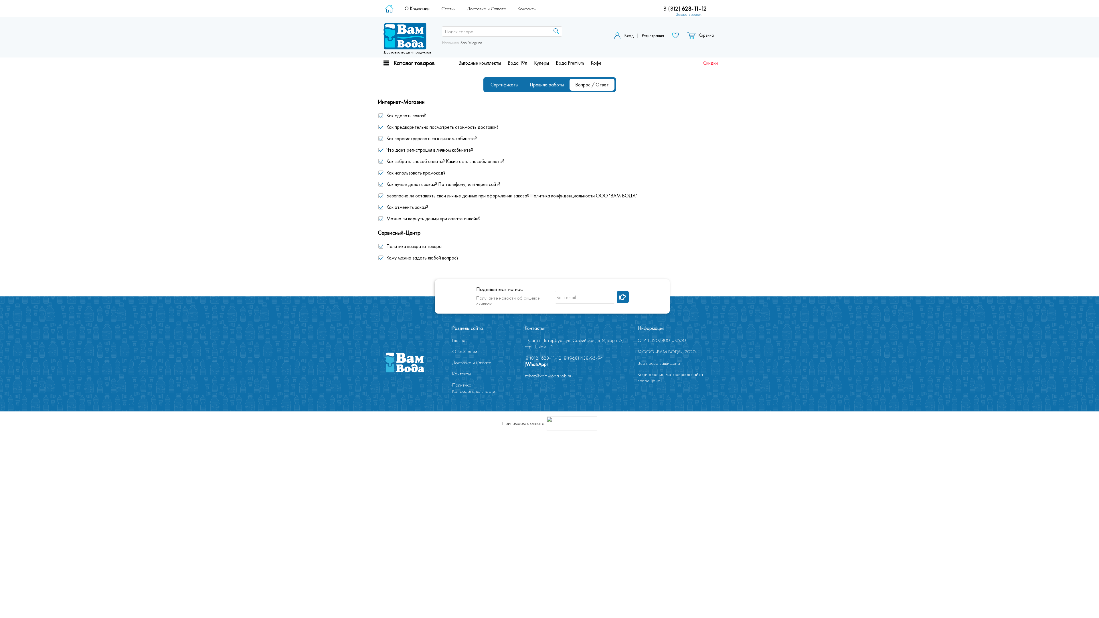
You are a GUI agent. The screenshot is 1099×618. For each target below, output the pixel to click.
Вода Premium (570, 63)
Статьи (448, 8)
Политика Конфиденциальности (473, 388)
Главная (459, 340)
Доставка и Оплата (486, 8)
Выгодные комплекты (479, 63)
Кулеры (541, 63)
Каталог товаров (414, 63)
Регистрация (653, 36)
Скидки (710, 63)
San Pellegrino (471, 42)
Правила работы (547, 85)
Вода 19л (517, 63)
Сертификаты (504, 85)
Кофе (596, 63)
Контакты (527, 8)
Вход (629, 36)
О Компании (417, 8)
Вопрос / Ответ (592, 85)
